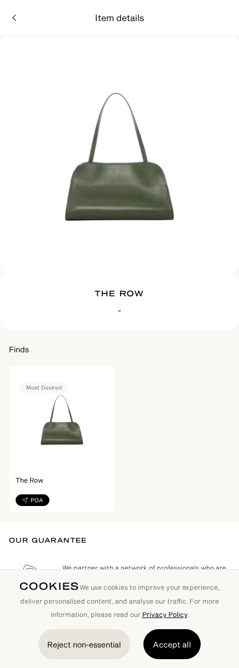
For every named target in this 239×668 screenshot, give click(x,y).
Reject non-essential (84, 644)
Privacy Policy (164, 614)
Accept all (172, 644)
